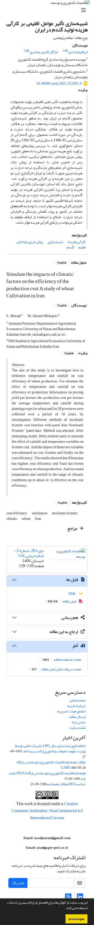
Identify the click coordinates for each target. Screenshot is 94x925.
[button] (63, 908)
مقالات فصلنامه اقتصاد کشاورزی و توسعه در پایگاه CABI (51, 765)
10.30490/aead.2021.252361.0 (58, 83)
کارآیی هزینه (77, 241)
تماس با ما (79, 722)
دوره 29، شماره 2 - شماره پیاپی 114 (29, 553)
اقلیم (82, 247)
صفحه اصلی (77, 700)
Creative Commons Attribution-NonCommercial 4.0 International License (47, 811)
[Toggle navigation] (48, 10)
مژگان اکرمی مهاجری (44, 51)
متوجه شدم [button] (76, 919)
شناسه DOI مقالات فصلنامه (66, 784)
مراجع (72, 528)
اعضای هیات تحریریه (71, 711)
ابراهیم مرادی (78, 51)
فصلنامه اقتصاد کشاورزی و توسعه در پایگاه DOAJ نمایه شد (47, 776)
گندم (70, 247)
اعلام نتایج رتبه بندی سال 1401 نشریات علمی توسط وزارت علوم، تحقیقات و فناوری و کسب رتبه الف (50, 748)
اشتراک (18, 883)
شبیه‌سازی (55, 241)
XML (72, 593)
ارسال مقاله (77, 716)
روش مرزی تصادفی (29, 241)
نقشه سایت (77, 727)
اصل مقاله (62, 601)
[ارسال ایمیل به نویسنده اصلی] (66, 51)
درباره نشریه (76, 705)
